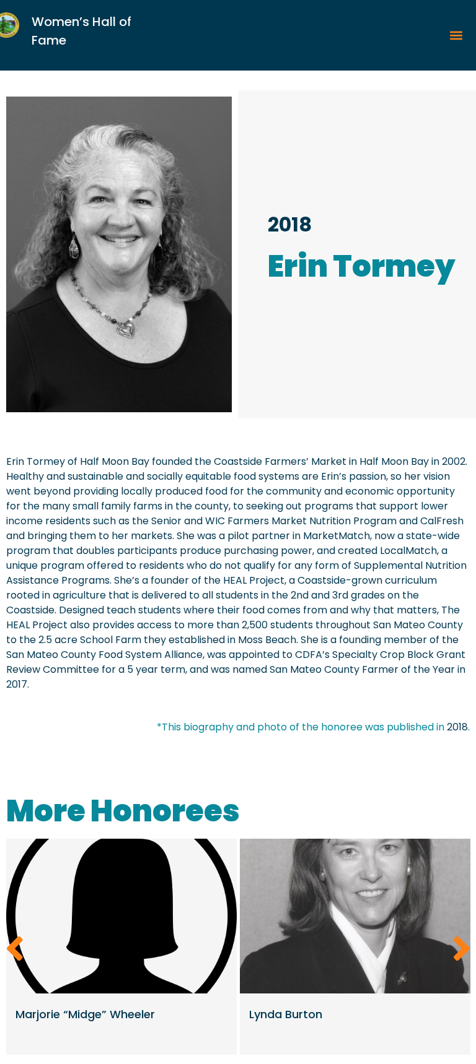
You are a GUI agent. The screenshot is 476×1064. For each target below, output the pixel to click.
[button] (456, 35)
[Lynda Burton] (355, 916)
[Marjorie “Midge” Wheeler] (121, 916)
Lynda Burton (285, 1014)
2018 (290, 224)
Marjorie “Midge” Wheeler (85, 1014)
